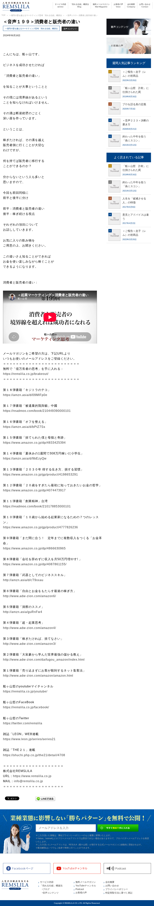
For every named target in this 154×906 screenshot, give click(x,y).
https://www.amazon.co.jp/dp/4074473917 (34, 490)
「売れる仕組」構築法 (79, 5)
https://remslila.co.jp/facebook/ (26, 707)
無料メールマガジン (101, 5)
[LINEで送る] (45, 798)
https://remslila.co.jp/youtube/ (25, 691)
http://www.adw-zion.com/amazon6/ (29, 596)
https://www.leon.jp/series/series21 (29, 739)
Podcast (79, 889)
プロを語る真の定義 (134, 104)
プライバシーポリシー (116, 889)
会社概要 (131, 5)
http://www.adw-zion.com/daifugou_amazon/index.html (44, 659)
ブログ (46, 889)
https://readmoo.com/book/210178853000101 (37, 506)
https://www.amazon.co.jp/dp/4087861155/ (34, 564)
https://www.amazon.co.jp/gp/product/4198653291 (40, 474)
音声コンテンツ (70, 29)
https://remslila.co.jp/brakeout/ (25, 373)
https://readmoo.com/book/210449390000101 (37, 410)
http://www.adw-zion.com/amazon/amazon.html (38, 675)
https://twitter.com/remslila (22, 723)
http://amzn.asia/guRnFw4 (22, 611)
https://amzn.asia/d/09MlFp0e (25, 395)
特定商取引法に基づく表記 (118, 892)
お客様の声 (118, 5)
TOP (3, 15)
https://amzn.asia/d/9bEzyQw (25, 458)
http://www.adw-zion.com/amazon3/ (29, 643)
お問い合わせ (144, 5)
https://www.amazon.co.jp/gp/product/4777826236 (40, 527)
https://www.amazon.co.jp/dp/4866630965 (34, 548)
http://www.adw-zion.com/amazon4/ (29, 628)
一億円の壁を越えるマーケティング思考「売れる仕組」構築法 (35, 15)
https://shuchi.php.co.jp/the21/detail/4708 (34, 755)
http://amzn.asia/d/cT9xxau (23, 580)
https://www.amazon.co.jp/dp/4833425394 (34, 442)
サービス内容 (60, 5)
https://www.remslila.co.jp (32, 776)
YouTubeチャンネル (85, 885)
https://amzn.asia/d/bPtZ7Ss (24, 426)
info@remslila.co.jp (28, 781)
